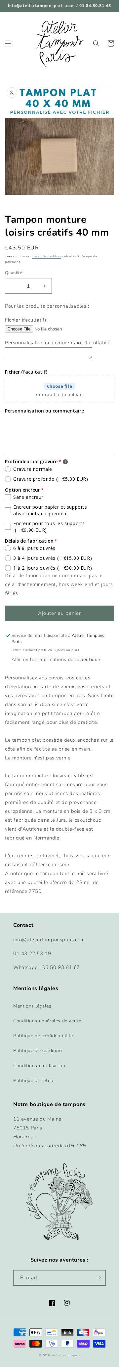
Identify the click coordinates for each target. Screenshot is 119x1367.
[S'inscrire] (98, 1278)
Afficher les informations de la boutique (56, 659)
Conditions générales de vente (47, 1021)
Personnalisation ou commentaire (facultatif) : (58, 342)
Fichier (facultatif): (26, 320)
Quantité (13, 273)
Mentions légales (32, 1006)
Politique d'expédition (37, 1050)
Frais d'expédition (46, 256)
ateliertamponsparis (66, 1355)
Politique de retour (34, 1080)
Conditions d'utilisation (39, 1066)
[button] (8, 43)
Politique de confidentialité (43, 1036)
